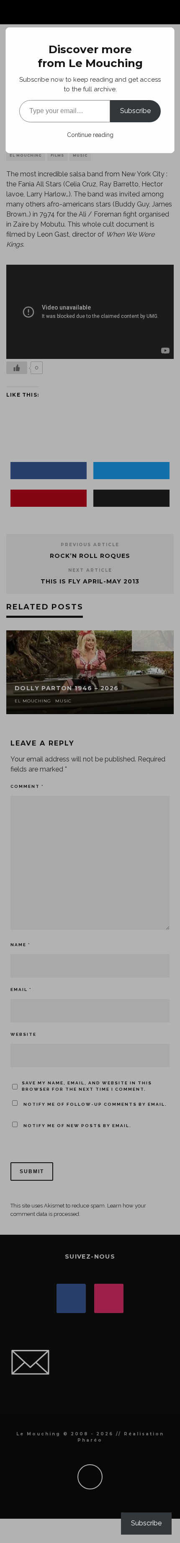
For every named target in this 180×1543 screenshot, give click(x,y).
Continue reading (90, 135)
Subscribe (135, 111)
